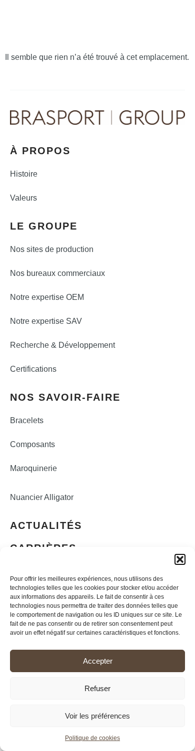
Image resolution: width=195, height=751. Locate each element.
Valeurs (23, 198)
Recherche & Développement (62, 345)
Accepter (97, 661)
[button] (180, 559)
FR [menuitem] (155, 13)
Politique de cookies (92, 738)
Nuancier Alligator (42, 497)
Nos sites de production (52, 249)
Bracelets (27, 420)
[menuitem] (137, 14)
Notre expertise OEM (47, 297)
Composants (32, 444)
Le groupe (44, 226)
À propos (40, 150)
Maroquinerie (33, 468)
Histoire (24, 174)
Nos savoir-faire (65, 397)
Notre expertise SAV (46, 321)
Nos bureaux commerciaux (57, 273)
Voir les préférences (97, 716)
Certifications (33, 369)
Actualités (46, 525)
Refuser (97, 688)
